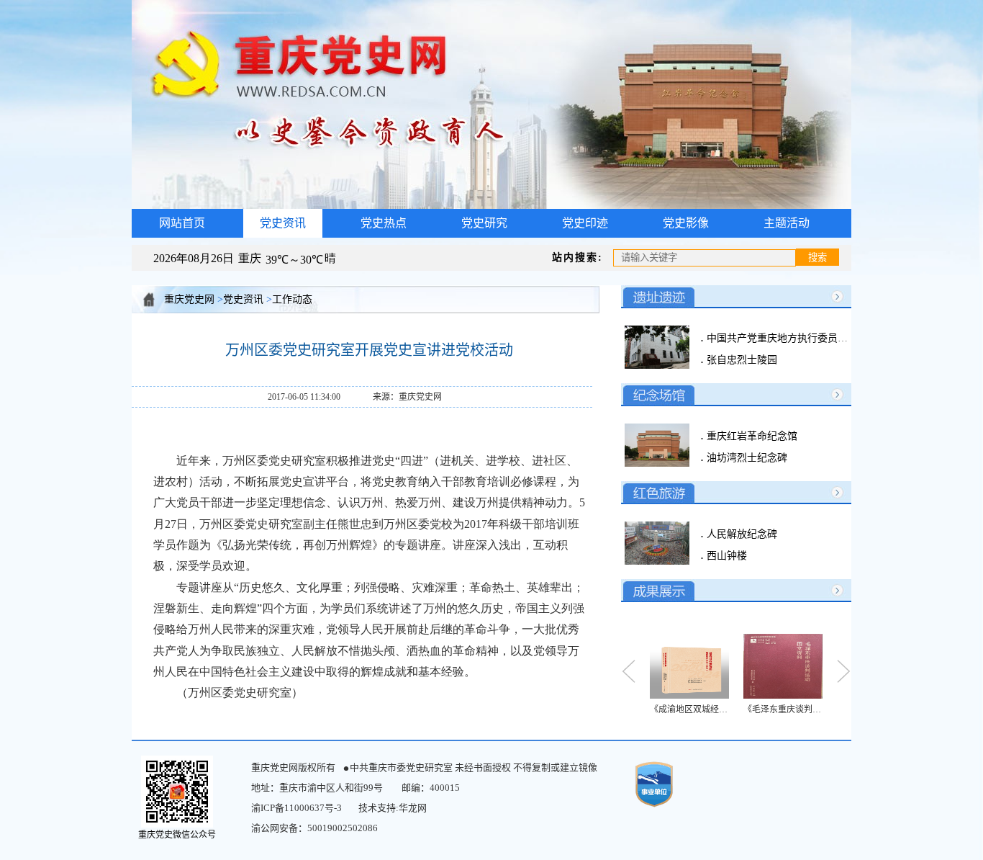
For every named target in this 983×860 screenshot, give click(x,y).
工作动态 (292, 299)
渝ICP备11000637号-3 (296, 807)
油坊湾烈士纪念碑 (745, 457)
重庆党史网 (189, 299)
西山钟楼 (725, 555)
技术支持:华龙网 (392, 807)
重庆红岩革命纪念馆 (750, 436)
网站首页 (182, 223)
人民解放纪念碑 (740, 534)
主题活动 (787, 223)
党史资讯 (243, 299)
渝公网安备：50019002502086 (314, 828)
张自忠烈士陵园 (740, 359)
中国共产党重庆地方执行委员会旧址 (786, 338)
